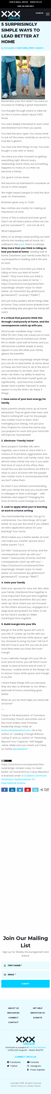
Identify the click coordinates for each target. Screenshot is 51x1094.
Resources (13, 1013)
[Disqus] (25, 827)
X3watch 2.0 (36, 2)
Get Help (37, 1008)
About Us (13, 1008)
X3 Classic (9, 48)
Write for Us (37, 1013)
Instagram (35, 1066)
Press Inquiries (37, 1070)
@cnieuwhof (20, 749)
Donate (39, 13)
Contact (13, 1022)
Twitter (14, 1066)
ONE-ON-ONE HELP (25, 6)
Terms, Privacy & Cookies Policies (25, 1086)
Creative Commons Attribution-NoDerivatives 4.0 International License (24, 779)
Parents (39, 48)
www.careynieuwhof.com (16, 730)
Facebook (15, 1062)
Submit (25, 984)
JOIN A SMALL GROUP (18, 2)
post (21, 244)
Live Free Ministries (37, 1047)
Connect (13, 1017)
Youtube (34, 1062)
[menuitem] (19, 2)
